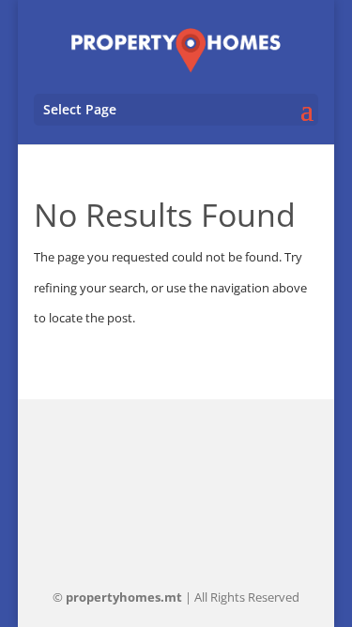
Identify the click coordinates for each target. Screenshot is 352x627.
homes (124, 597)
